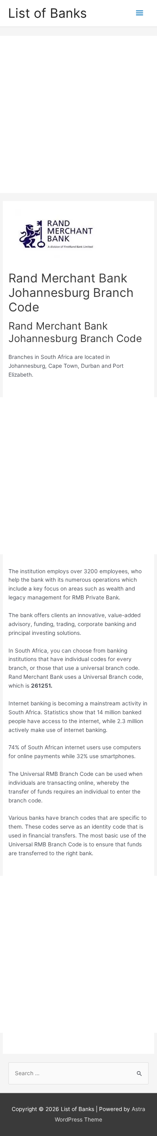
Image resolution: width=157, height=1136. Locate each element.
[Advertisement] (78, 114)
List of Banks (47, 13)
